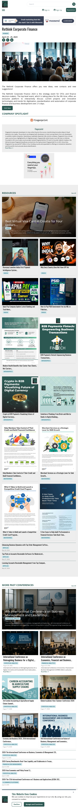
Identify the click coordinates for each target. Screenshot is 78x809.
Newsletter (71, 10)
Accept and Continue (34, 804)
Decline (17, 804)
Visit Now (7, 108)
